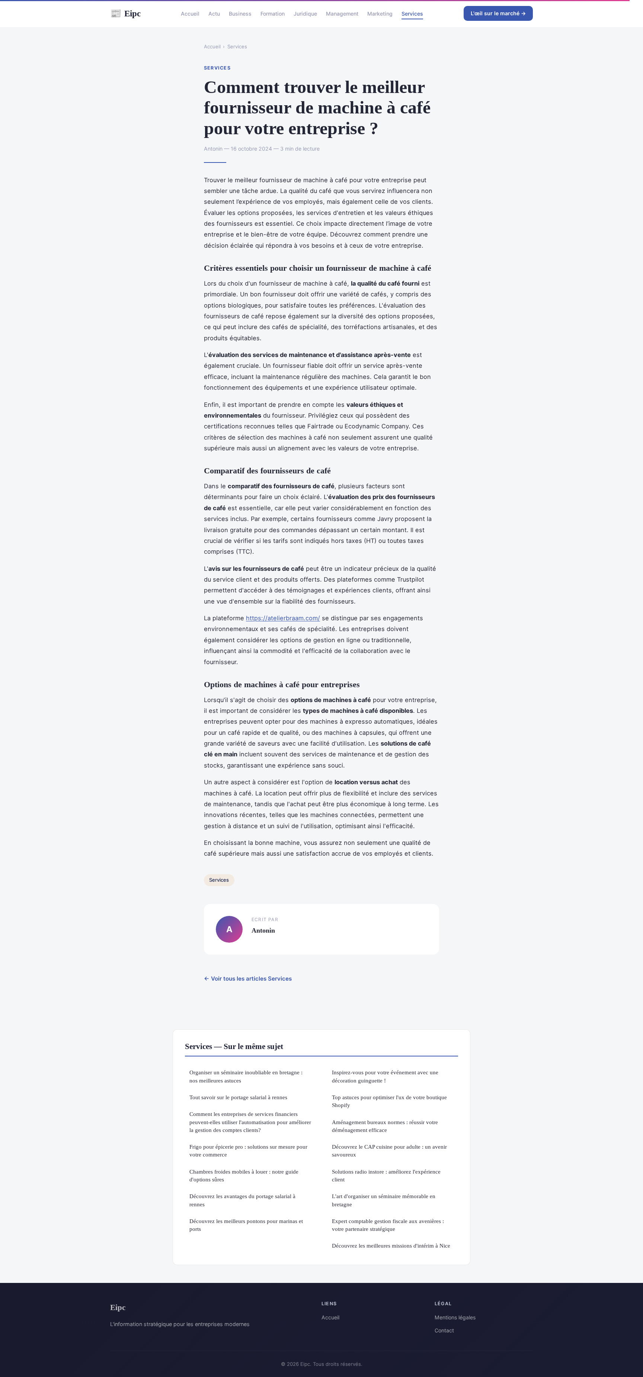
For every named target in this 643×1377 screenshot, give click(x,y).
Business (240, 13)
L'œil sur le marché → (498, 13)
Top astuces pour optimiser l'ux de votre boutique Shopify (389, 1101)
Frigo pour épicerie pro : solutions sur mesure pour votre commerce (248, 1150)
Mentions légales (455, 1317)
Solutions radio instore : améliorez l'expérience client (386, 1175)
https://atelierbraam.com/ (283, 618)
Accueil (190, 13)
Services (412, 13)
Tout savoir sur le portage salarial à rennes (238, 1097)
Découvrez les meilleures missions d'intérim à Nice (391, 1245)
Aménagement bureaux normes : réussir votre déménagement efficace (385, 1126)
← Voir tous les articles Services (248, 978)
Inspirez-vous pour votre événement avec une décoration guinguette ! (385, 1076)
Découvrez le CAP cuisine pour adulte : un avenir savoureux (389, 1150)
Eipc (125, 13)
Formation (272, 13)
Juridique (305, 13)
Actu (214, 13)
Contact (444, 1330)
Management (342, 13)
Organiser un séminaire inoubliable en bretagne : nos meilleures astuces (246, 1076)
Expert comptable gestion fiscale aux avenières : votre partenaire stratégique (388, 1225)
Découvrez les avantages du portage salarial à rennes (242, 1200)
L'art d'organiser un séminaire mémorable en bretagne (383, 1200)
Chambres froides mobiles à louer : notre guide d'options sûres (243, 1175)
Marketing (380, 13)
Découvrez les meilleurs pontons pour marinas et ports (246, 1225)
